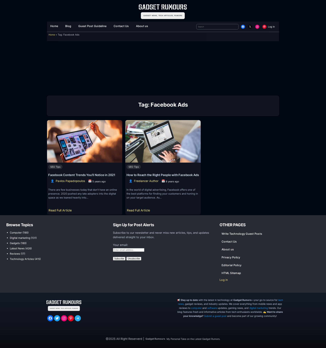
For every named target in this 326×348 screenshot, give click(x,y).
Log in (271, 26)
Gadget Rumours (155, 338)
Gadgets (15, 243)
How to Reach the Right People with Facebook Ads (162, 175)
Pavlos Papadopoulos (70, 181)
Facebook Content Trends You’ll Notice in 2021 (81, 175)
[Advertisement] (163, 69)
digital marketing (258, 307)
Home (52, 34)
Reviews (15, 253)
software (212, 307)
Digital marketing (20, 237)
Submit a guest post (215, 315)
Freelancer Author (146, 181)
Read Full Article (61, 211)
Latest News (17, 248)
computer (196, 307)
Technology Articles (22, 259)
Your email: (120, 245)
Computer (16, 232)
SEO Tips (55, 166)
